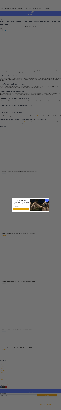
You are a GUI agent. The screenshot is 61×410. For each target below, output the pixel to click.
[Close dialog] (47, 200)
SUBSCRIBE (21, 209)
